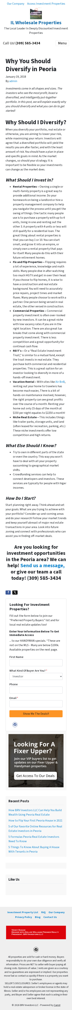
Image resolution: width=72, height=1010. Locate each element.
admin (13, 81)
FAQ (43, 912)
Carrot (57, 1005)
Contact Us (50, 917)
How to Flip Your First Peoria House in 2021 (35, 821)
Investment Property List (22, 912)
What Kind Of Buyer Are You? (28, 671)
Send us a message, (42, 565)
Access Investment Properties (46, 4)
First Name (16, 657)
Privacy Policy (23, 917)
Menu (62, 43)
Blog (37, 917)
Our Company (15, 4)
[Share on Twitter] (15, 592)
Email (13, 698)
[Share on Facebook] (8, 592)
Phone (13, 684)
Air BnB (60, 382)
